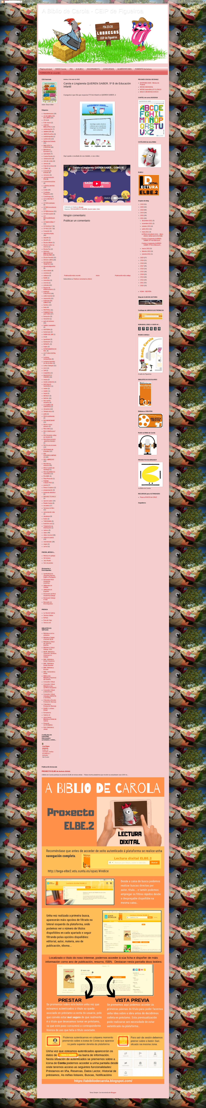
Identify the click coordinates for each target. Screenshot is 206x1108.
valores (46, 530)
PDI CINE (47, 429)
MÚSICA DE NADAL (146, 87)
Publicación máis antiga (122, 275)
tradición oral (48, 523)
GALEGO (46, 319)
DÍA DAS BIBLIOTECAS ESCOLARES (48, 253)
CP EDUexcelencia (50, 207)
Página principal (46, 69)
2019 (142, 260)
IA (44, 337)
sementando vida (49, 512)
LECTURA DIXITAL (50, 353)
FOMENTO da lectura (143, 69)
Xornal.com (47, 623)
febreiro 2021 (146, 251)
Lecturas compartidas (48, 358)
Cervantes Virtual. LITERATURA (49, 691)
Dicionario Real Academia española (49, 581)
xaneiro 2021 (146, 254)
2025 (142, 207)
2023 (142, 212)
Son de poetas (48, 563)
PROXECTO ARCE (50, 496)
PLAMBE (46, 476)
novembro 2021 (147, 223)
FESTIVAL (47, 310)
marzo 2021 (146, 248)
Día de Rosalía (48, 257)
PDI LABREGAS (49, 459)
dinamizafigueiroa (49, 266)
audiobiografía (48, 136)
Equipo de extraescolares (48, 288)
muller (46, 388)
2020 (142, 257)
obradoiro (47, 409)
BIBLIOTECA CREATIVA (48, 146)
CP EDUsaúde (48, 214)
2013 (142, 277)
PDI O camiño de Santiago (49, 468)
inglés (45, 346)
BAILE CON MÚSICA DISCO (149, 92)
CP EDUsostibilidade (49, 217)
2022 (142, 215)
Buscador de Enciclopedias (48, 603)
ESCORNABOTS (93, 69)
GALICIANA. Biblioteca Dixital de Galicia (50, 719)
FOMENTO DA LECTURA (48, 313)
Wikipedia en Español (48, 590)
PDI (71, 69)
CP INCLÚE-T (48, 228)
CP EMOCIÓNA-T (49, 222)
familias (46, 305)
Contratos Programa (47, 193)
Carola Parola (48, 156)
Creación (46, 231)
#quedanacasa (48, 113)
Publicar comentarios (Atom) (83, 279)
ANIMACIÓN (48, 131)
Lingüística (47, 373)
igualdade (47, 339)
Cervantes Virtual (49, 682)
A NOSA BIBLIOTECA (48, 126)
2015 (142, 271)
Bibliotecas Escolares (47, 150)
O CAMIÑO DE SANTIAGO (48, 405)
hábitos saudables (49, 325)
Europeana (47, 712)
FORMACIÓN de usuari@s (50, 73)
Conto (45, 190)
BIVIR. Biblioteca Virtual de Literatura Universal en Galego (50, 654)
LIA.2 (45, 368)
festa (45, 307)
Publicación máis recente (72, 275)
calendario (47, 154)
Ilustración (47, 342)
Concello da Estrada (47, 171)
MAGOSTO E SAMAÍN (48, 376)
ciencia (46, 163)
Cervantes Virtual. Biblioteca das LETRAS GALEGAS (50, 686)
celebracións (48, 159)
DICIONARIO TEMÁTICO (48, 263)
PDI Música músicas (47, 464)
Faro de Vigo (48, 620)
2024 (142, 210)
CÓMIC (46, 168)
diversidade (47, 270)
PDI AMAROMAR (49, 420)
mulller (46, 391)
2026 (142, 204)
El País (46, 618)
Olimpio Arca (48, 411)
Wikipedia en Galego (48, 586)
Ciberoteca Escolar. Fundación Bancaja (50, 701)
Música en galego (49, 556)
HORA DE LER (48, 334)
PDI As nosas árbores (48, 425)
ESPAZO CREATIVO (47, 292)
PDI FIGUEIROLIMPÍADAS (50, 455)
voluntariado (48, 542)
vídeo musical (48, 535)
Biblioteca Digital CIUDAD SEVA (49, 638)
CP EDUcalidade (49, 203)
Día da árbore (48, 242)
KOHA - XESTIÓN (145, 291)
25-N (45, 120)
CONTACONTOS (49, 186)
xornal (46, 546)
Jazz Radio (47, 560)
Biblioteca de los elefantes (49, 634)
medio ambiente (49, 382)
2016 (142, 269)
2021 (142, 218)
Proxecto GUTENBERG (48, 724)
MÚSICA (46, 396)
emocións (47, 280)
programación (48, 490)
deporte (46, 238)
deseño (46, 240)
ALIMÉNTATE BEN (124, 69)
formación (47, 316)
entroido (46, 285)
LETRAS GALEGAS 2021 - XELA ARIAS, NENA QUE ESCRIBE (152, 235)
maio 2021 (145, 232)
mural (45, 393)
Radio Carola (48, 503)
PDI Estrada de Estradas (48, 450)
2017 (142, 266)
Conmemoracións (49, 181)
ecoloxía (46, 273)
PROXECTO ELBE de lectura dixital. (56, 771)
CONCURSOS (108, 69)
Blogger (113, 1092)
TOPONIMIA (47, 521)
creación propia (49, 233)
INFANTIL (47, 344)
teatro (45, 519)
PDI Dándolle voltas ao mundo (50, 436)
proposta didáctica (49, 492)
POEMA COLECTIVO (48, 482)
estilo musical (48, 296)
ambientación (48, 129)
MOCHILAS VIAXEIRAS (47, 385)
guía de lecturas (49, 321)
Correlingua (47, 196)
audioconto (47, 139)
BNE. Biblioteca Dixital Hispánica (49, 660)
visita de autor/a (49, 537)
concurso (46, 175)
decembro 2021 (147, 220)
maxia (45, 379)
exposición (47, 298)
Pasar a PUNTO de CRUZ (148, 497)
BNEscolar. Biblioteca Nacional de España (50, 677)
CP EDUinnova (48, 211)
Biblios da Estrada (49, 141)
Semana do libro (49, 508)
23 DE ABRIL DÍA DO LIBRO (49, 117)
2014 (142, 274)
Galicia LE (47, 715)
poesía (46, 485)
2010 (142, 285)
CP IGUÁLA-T (48, 226)
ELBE (45, 278)
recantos (46, 505)
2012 (142, 280)
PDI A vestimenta (49, 416)
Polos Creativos (49, 487)
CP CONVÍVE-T (49, 199)
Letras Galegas (48, 365)
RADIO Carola (60, 69)
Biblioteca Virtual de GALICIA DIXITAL (49, 643)
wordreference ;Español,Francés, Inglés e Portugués (50, 575)
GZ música (47, 558)
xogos (45, 544)
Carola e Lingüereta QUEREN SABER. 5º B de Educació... (151, 244)
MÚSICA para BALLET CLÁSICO (150, 89)
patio (45, 414)
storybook (47, 516)
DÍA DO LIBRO (48, 260)
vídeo (98, 209)
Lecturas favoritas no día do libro (49, 362)
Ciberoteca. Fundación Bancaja (50, 705)
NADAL (46, 398)
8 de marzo (47, 123)
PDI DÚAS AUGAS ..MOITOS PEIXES (50, 440)
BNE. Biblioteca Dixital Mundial (49, 664)
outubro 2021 (146, 226)
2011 (142, 283)
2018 (142, 263)
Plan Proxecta (48, 478)
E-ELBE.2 (79, 69)
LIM (45, 370)
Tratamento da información (48, 527)
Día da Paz (47, 249)
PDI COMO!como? (49, 431)
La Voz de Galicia (49, 613)
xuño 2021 (145, 229)
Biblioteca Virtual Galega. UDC (49, 648)
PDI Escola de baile (50, 445)
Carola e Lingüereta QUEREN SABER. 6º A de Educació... (151, 239)
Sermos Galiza (48, 615)
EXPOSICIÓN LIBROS (48, 301)
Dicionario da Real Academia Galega (50, 594)
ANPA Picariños (49, 134)
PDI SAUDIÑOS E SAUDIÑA (79, 209)
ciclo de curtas (48, 161)
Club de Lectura (49, 166)
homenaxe (47, 332)
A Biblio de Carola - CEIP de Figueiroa (92, 11)
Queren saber (92, 209)
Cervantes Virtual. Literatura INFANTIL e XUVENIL (50, 696)
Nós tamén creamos (47, 401)
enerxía (46, 283)
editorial (46, 275)
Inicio (97, 275)
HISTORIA (47, 329)
